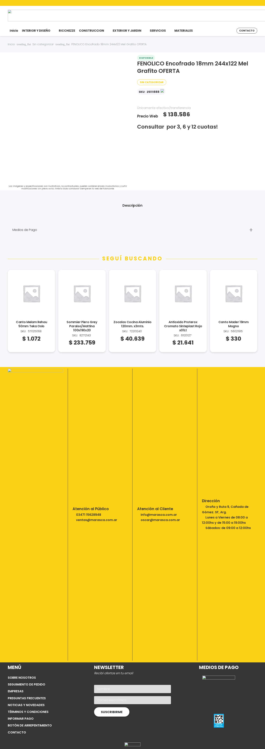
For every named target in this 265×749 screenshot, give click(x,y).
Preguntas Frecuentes (27, 698)
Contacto (17, 732)
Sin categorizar (43, 44)
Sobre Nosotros (22, 677)
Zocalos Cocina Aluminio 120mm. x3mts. (132, 324)
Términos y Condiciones (28, 712)
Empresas (15, 691)
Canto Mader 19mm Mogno (233, 324)
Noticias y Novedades (26, 705)
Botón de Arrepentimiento (30, 725)
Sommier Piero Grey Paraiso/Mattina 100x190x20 (82, 326)
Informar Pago (21, 718)
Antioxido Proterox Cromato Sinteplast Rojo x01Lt (183, 326)
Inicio (11, 44)
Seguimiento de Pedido (26, 684)
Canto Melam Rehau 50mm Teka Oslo (31, 324)
